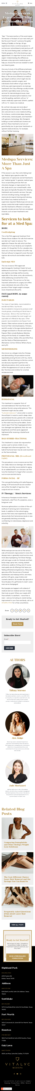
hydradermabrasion (9, 413)
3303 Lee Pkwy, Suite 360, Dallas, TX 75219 (15, 1053)
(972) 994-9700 (6, 973)
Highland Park (10, 968)
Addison (6, 983)
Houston (6, 1030)
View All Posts (17, 925)
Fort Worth (8, 1014)
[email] (28, 610)
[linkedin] (16, 610)
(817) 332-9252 (6, 1019)
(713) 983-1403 (6, 1035)
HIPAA (23, 1083)
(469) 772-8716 (6, 1050)
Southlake (7, 999)
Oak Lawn (7, 1045)
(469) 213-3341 (6, 988)
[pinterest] (24, 610)
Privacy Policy (15, 1083)
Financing (7, 1083)
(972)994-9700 (7, 603)
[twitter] (20, 610)
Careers (28, 1081)
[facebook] (12, 610)
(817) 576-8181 (6, 1004)
